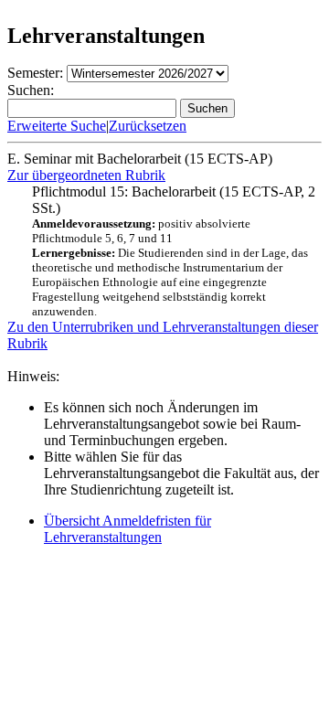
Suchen (207, 108)
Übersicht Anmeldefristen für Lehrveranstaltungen (127, 529)
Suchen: (30, 90)
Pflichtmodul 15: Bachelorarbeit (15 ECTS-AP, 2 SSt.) (173, 251)
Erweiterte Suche (56, 125)
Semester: (35, 72)
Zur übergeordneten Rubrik (86, 175)
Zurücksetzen (147, 125)
